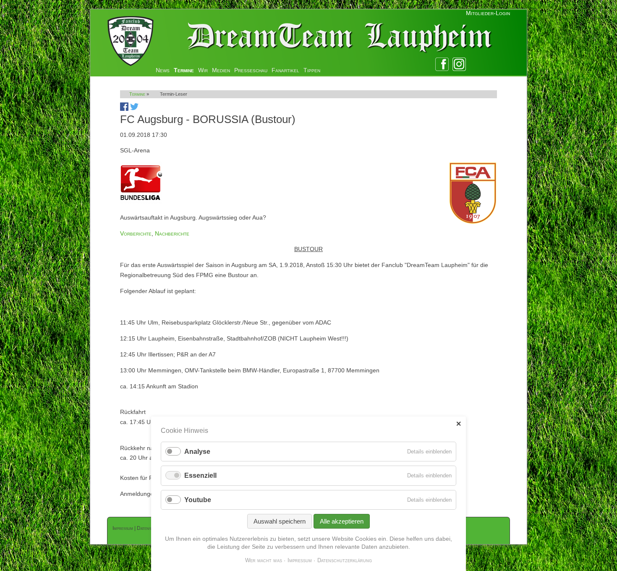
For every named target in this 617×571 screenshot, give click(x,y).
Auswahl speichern (280, 521)
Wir (203, 70)
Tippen (311, 70)
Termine (184, 70)
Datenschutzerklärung (344, 560)
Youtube (197, 499)
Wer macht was (263, 560)
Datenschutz (150, 528)
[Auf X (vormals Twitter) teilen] (134, 108)
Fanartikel (285, 70)
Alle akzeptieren (341, 521)
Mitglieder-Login (488, 13)
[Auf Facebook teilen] (124, 108)
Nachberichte (172, 233)
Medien (221, 70)
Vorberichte (136, 233)
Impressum (122, 528)
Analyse (197, 451)
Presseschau (250, 70)
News (163, 70)
